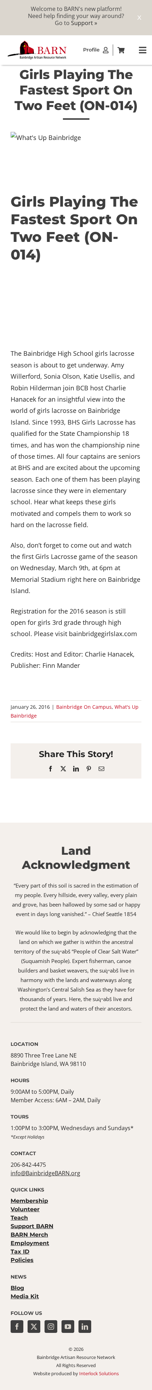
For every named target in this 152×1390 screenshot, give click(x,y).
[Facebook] (17, 1326)
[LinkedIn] (84, 1326)
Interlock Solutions (99, 1373)
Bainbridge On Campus (84, 706)
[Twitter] (34, 1326)
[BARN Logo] (37, 42)
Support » (84, 23)
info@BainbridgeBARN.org (45, 1173)
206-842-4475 (28, 1165)
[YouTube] (68, 1326)
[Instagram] (51, 1326)
